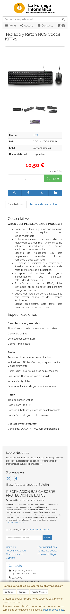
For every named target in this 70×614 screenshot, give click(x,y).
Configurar (9, 592)
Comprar (53, 178)
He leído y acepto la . (30, 529)
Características (16, 204)
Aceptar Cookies (39, 592)
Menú (12, 25)
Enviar (47, 538)
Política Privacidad (16, 550)
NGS (35, 135)
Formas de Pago (47, 554)
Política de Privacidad (15, 522)
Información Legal (47, 547)
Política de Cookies (53, 609)
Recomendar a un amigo (43, 204)
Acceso (28, 25)
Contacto (47, 25)
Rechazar (23, 592)
